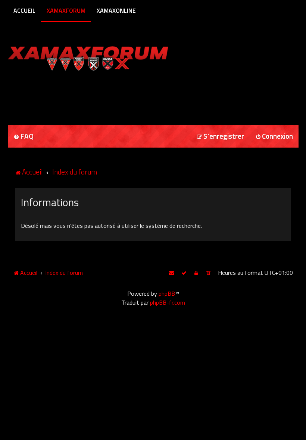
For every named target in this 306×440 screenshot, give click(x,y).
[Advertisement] (95, 95)
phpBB (167, 293)
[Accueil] (102, 57)
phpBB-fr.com (167, 302)
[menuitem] (23, 136)
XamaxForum (66, 10)
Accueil (24, 10)
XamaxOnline (116, 10)
